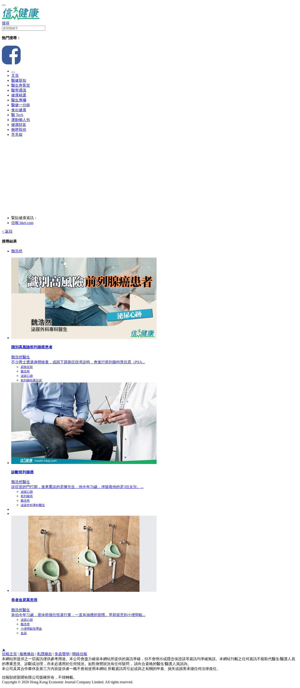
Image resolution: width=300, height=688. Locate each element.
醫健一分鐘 (20, 105)
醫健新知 (18, 80)
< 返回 (7, 231)
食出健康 (18, 110)
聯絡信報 (79, 654)
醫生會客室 (20, 85)
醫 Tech (17, 115)
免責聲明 (62, 654)
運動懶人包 (20, 120)
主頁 (15, 75)
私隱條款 (44, 654)
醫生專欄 (18, 100)
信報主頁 (9, 654)
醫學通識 (18, 90)
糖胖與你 (18, 130)
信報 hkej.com (22, 223)
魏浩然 (16, 251)
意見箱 (16, 134)
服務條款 (26, 654)
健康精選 (18, 95)
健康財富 (18, 125)
